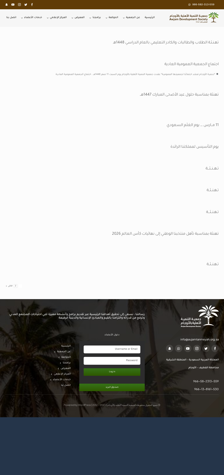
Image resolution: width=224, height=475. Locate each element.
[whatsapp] (178, 348)
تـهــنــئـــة (212, 169)
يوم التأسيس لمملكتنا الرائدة (194, 147)
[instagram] (19, 4)
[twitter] (25, 4)
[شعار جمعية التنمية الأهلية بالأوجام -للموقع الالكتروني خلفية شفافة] (193, 13)
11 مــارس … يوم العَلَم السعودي (193, 125)
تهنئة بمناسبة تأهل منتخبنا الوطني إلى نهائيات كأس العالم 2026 (165, 234)
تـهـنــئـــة (212, 212)
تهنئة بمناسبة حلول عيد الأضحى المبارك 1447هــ (179, 95)
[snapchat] (6, 4)
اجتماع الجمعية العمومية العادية (191, 64)
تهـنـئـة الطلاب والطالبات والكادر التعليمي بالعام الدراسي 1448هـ (166, 43)
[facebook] (32, 4)
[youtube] (13, 4)
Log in (112, 372)
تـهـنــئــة (213, 190)
